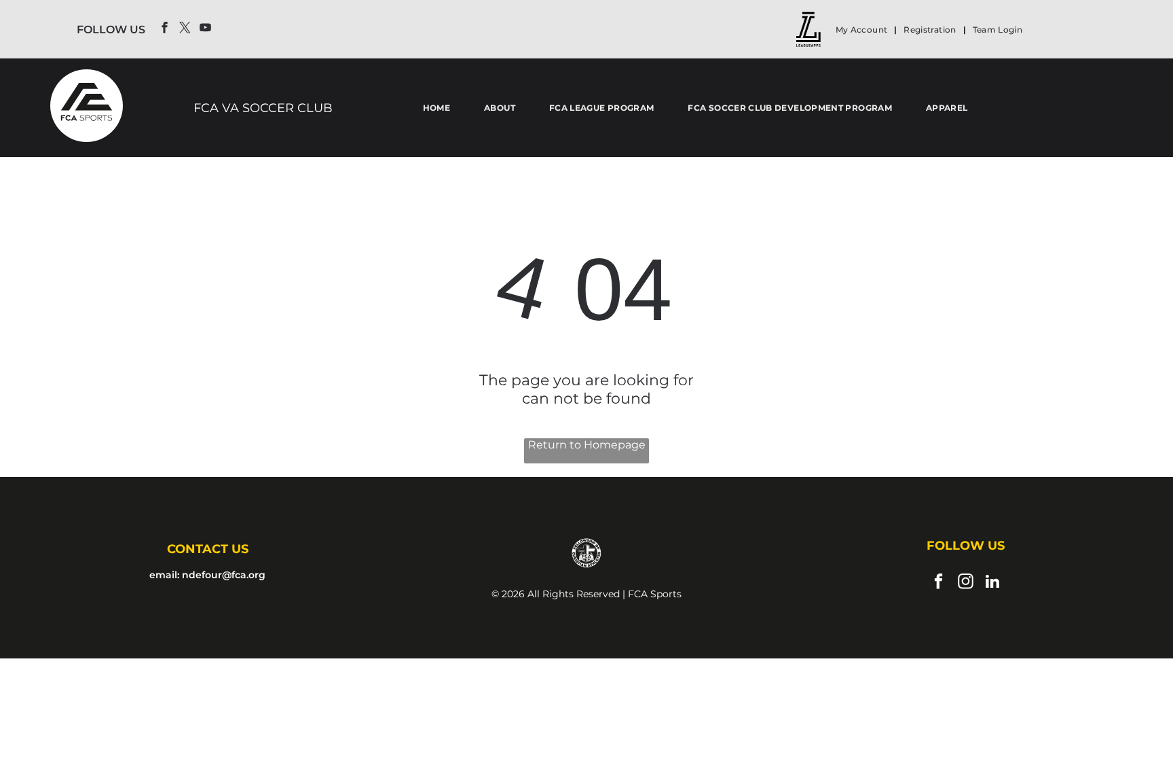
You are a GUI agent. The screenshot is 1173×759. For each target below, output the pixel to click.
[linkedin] (993, 583)
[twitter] (184, 29)
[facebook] (164, 29)
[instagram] (966, 583)
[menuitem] (863, 29)
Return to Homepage (587, 444)
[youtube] (205, 29)
